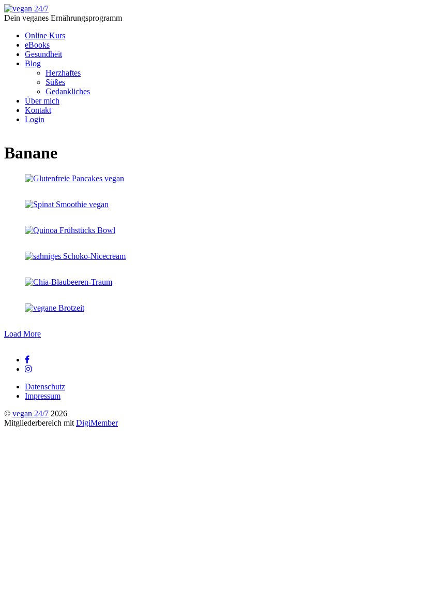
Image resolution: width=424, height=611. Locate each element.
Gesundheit (43, 54)
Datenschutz (45, 386)
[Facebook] (27, 359)
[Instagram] (28, 369)
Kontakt (38, 110)
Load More (22, 333)
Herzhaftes (63, 72)
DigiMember (97, 422)
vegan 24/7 (30, 413)
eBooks (37, 44)
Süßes (55, 82)
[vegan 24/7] (26, 8)
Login (34, 119)
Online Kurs (45, 35)
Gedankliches (68, 91)
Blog (33, 63)
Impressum (42, 395)
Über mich (42, 100)
